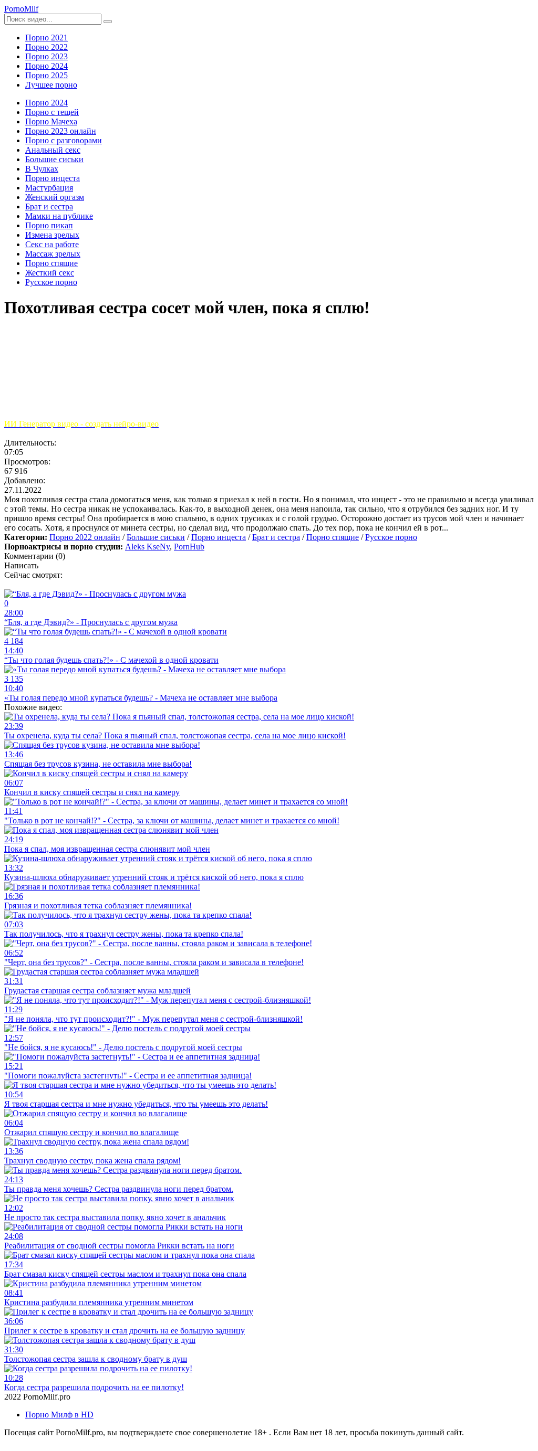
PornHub (189, 546)
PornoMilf (21, 8)
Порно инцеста (218, 537)
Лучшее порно (51, 84)
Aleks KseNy (147, 546)
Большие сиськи (156, 537)
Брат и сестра (276, 537)
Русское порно (391, 537)
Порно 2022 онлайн (84, 537)
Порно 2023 (46, 56)
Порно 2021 (46, 37)
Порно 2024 (46, 65)
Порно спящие (332, 537)
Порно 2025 (46, 75)
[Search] (108, 21)
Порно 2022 (46, 47)
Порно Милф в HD (59, 1414)
